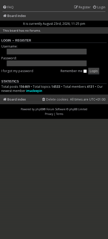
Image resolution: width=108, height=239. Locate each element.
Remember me (72, 71)
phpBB (39, 109)
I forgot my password (17, 71)
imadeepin (34, 91)
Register (23, 40)
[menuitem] (8, 7)
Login (6, 40)
